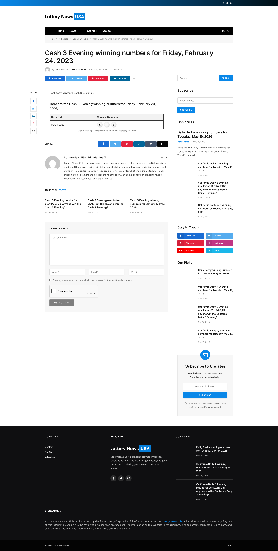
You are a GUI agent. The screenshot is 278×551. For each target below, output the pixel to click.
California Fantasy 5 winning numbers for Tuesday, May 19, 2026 (215, 208)
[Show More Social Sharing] (134, 78)
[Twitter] (33, 109)
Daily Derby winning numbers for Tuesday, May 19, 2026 (202, 134)
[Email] (33, 131)
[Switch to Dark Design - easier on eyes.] (223, 31)
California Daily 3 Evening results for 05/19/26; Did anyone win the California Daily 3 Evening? (213, 187)
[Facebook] (33, 101)
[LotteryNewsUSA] (65, 16)
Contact (49, 447)
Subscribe (186, 110)
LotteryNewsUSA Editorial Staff (70, 70)
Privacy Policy (203, 407)
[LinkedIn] (33, 116)
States (106, 30)
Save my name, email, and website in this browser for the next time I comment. (93, 280)
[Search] (228, 31)
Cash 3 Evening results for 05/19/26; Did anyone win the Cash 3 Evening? (63, 204)
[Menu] (50, 31)
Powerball (91, 30)
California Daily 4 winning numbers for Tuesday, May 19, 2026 (215, 167)
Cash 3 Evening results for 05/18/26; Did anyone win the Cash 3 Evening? (106, 204)
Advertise (50, 457)
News (73, 30)
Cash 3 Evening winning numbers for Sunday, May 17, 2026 (147, 204)
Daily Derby (183, 142)
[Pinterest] (33, 123)
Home (60, 30)
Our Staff (50, 452)
